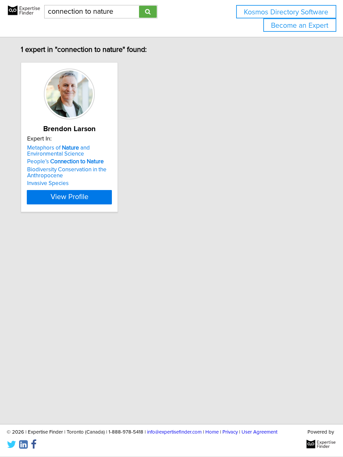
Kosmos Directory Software (286, 12)
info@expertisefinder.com (174, 432)
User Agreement (259, 432)
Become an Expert (299, 25)
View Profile (69, 197)
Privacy (230, 432)
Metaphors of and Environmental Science (58, 151)
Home (212, 432)
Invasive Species (48, 183)
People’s (65, 162)
